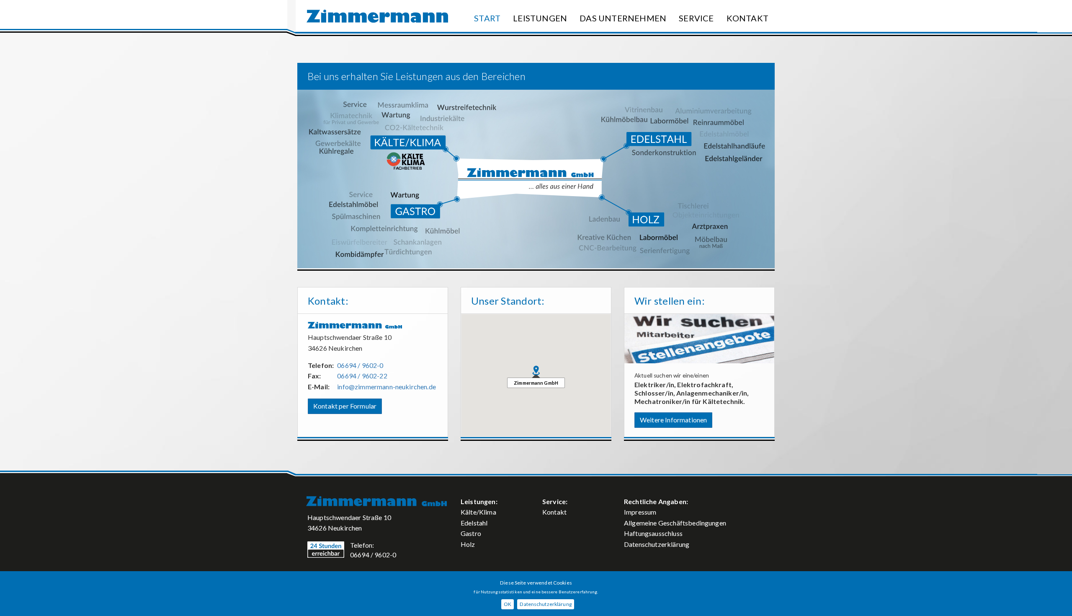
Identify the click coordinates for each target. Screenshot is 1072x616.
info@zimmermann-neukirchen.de (386, 387)
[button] (536, 370)
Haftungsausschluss (653, 533)
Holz (468, 544)
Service (696, 18)
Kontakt (747, 18)
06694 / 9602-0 (360, 365)
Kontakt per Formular (344, 406)
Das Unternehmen (623, 18)
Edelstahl (474, 523)
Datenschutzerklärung (656, 544)
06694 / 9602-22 (362, 376)
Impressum (640, 512)
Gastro (471, 533)
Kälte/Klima (478, 512)
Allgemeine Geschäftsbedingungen (675, 523)
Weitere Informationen (673, 420)
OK (507, 604)
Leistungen (540, 18)
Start (487, 18)
